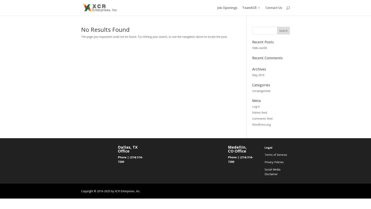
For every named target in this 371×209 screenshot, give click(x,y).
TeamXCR (249, 8)
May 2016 (258, 75)
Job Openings (227, 8)
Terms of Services (276, 155)
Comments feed (262, 118)
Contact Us (273, 8)
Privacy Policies (274, 162)
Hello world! (259, 48)
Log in (256, 106)
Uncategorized (261, 91)
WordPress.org (261, 124)
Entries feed (259, 112)
